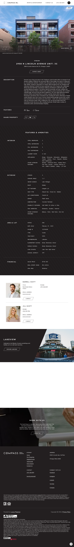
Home (28, 455)
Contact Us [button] (49, 2)
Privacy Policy (66, 512)
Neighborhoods (31, 459)
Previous (4, 48)
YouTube (52, 484)
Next (7, 48)
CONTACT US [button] (37, 433)
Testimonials (30, 461)
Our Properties (30, 457)
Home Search (30, 463)
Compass (52, 487)
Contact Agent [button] (36, 71)
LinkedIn (52, 480)
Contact (28, 298)
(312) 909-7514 (26, 311)
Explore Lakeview (12, 349)
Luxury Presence (15, 512)
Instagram (52, 476)
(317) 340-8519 (60, 2)
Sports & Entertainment (34, 2)
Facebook (52, 472)
